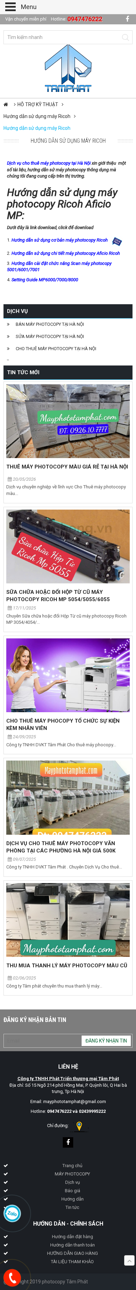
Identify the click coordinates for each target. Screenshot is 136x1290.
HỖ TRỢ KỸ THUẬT (37, 104)
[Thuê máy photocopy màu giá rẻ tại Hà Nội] (68, 421)
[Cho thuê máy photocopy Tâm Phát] (68, 67)
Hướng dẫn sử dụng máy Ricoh (36, 116)
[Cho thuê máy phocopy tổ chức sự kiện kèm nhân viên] (68, 675)
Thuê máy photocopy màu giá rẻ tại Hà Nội (67, 467)
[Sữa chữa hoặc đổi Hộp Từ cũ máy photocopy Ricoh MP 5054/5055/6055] (68, 546)
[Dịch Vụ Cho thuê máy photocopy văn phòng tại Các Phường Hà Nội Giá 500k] (68, 797)
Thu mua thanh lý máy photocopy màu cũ (66, 965)
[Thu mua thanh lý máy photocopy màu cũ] (68, 920)
